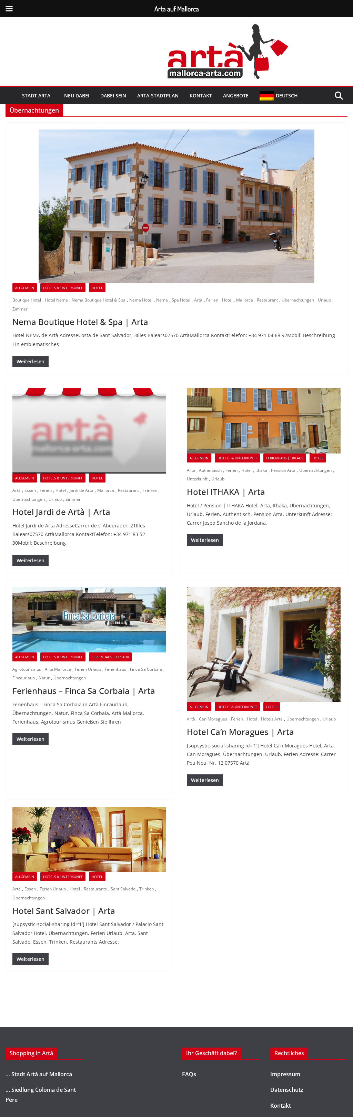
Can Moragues (213, 719)
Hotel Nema (56, 300)
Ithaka (261, 470)
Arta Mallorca (58, 669)
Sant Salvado (123, 889)
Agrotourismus (26, 669)
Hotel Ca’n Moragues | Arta (240, 731)
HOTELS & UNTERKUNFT (63, 287)
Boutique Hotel (26, 300)
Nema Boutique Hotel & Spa (98, 300)
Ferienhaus (115, 669)
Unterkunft (197, 479)
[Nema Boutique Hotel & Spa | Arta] (176, 206)
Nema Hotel (140, 300)
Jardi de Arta (81, 490)
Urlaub (324, 300)
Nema (162, 300)
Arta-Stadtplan (158, 95)
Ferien (212, 300)
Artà (198, 300)
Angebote (236, 95)
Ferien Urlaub (88, 669)
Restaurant (267, 300)
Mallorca (244, 300)
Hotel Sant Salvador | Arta (63, 910)
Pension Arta (283, 470)
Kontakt (201, 95)
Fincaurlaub (23, 678)
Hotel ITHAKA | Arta (226, 491)
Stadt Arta (36, 95)
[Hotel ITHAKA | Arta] (264, 421)
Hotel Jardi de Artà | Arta (61, 511)
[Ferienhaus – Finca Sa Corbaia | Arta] (89, 619)
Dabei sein (113, 95)
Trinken (150, 490)
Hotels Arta (272, 719)
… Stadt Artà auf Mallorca (39, 1074)
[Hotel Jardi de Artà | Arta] (89, 431)
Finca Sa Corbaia (146, 669)
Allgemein (24, 287)
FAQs (189, 1074)
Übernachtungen (298, 300)
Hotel (97, 287)
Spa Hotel (181, 300)
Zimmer (20, 309)
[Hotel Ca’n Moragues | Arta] (264, 645)
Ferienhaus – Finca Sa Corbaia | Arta (83, 690)
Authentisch (210, 470)
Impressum (285, 1074)
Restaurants (95, 889)
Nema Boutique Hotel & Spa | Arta (80, 321)
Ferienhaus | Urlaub (284, 458)
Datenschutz (286, 1090)
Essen (30, 490)
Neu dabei (76, 95)
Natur (44, 678)
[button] (51, 96)
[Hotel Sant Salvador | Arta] (89, 839)
